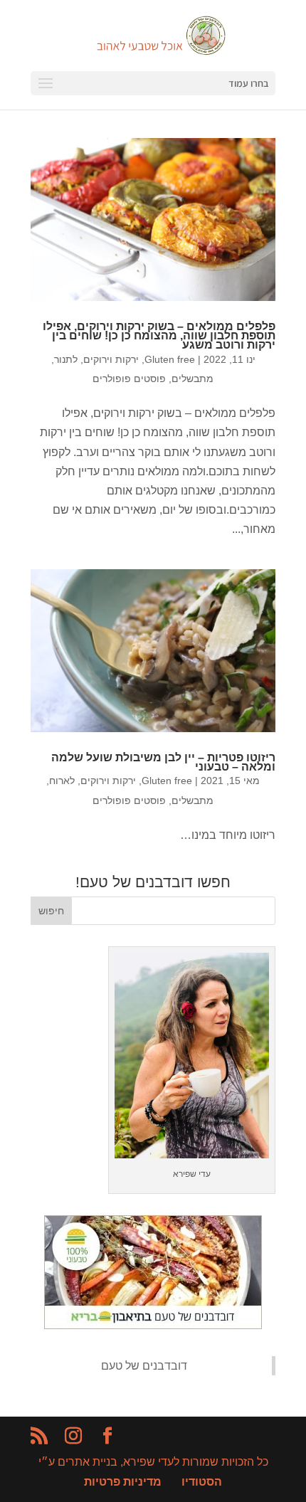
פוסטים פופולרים (129, 378)
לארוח (62, 780)
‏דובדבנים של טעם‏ (144, 1366)
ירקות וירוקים (111, 359)
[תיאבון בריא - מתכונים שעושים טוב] (153, 1325)
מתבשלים (192, 378)
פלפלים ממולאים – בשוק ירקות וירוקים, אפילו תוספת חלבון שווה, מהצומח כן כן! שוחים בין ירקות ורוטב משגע (159, 335)
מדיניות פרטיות (123, 1482)
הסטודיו (201, 1482)
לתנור (66, 359)
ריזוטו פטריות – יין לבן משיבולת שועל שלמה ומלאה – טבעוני (163, 762)
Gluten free (169, 359)
